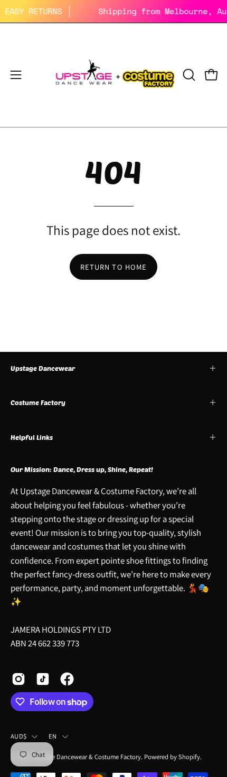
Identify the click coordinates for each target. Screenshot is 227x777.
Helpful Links (32, 437)
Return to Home (113, 267)
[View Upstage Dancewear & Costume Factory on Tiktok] (43, 679)
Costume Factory (38, 402)
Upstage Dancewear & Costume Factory (87, 756)
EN (53, 736)
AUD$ (18, 736)
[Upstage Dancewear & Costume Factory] (113, 75)
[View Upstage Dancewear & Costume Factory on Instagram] (18, 679)
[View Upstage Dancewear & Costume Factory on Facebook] (67, 679)
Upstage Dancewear (43, 368)
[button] (188, 74)
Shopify (189, 756)
